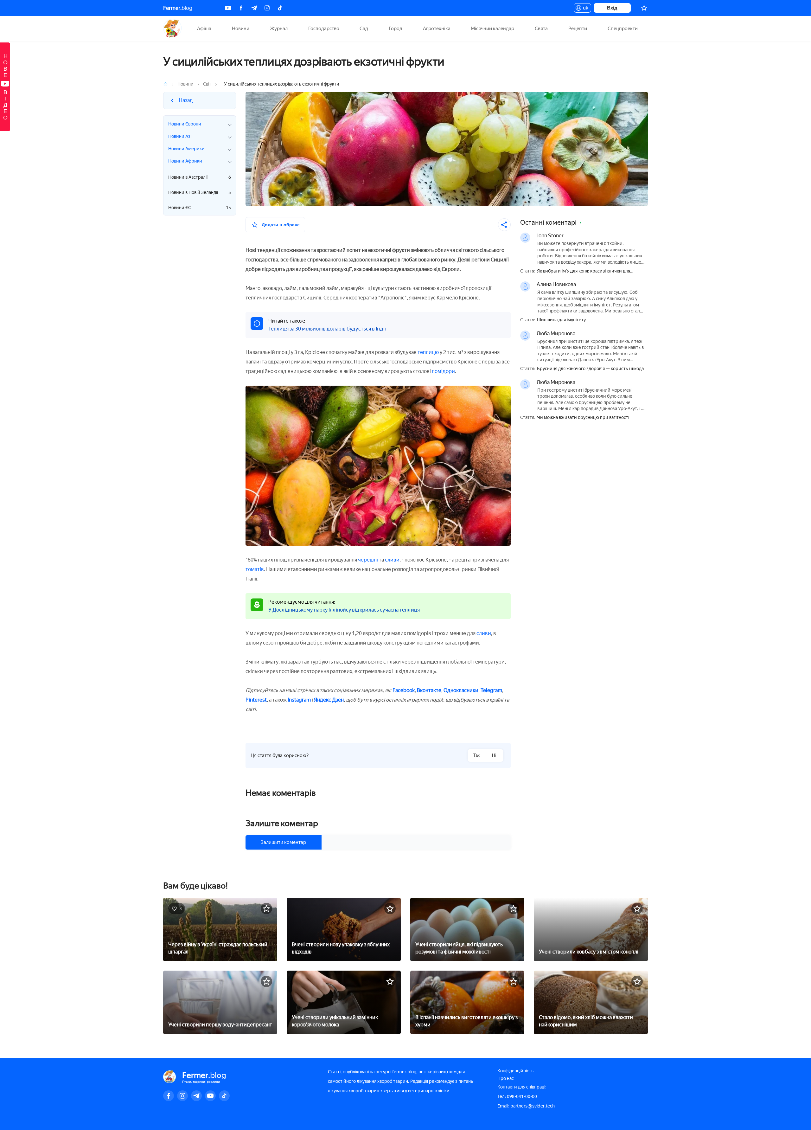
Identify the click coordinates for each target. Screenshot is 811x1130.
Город (395, 28)
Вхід (612, 7)
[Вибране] (644, 8)
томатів (255, 569)
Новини (240, 28)
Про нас (505, 1078)
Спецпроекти (623, 28)
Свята (541, 28)
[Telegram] (254, 8)
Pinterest (256, 700)
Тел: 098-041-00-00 (517, 1096)
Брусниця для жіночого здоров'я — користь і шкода (590, 368)
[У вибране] (266, 908)
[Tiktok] (280, 8)
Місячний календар (492, 28)
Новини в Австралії (199, 177)
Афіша (204, 28)
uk (584, 9)
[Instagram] (267, 8)
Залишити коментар (283, 842)
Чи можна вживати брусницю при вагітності (583, 417)
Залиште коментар (282, 823)
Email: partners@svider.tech (526, 1106)
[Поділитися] (504, 224)
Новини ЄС (199, 207)
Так (476, 755)
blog (177, 8)
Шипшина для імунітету (561, 320)
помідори (443, 371)
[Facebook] (241, 8)
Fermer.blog (172, 28)
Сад (364, 28)
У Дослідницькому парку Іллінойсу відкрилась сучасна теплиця (344, 610)
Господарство (323, 28)
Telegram (491, 690)
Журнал (279, 28)
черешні (368, 560)
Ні (494, 755)
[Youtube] (228, 8)
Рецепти (577, 28)
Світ (207, 84)
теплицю (428, 352)
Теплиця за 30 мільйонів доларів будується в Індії (327, 329)
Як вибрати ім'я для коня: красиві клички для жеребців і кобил (583, 271)
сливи (392, 560)
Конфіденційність (515, 1071)
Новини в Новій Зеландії (199, 192)
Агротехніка (436, 28)
